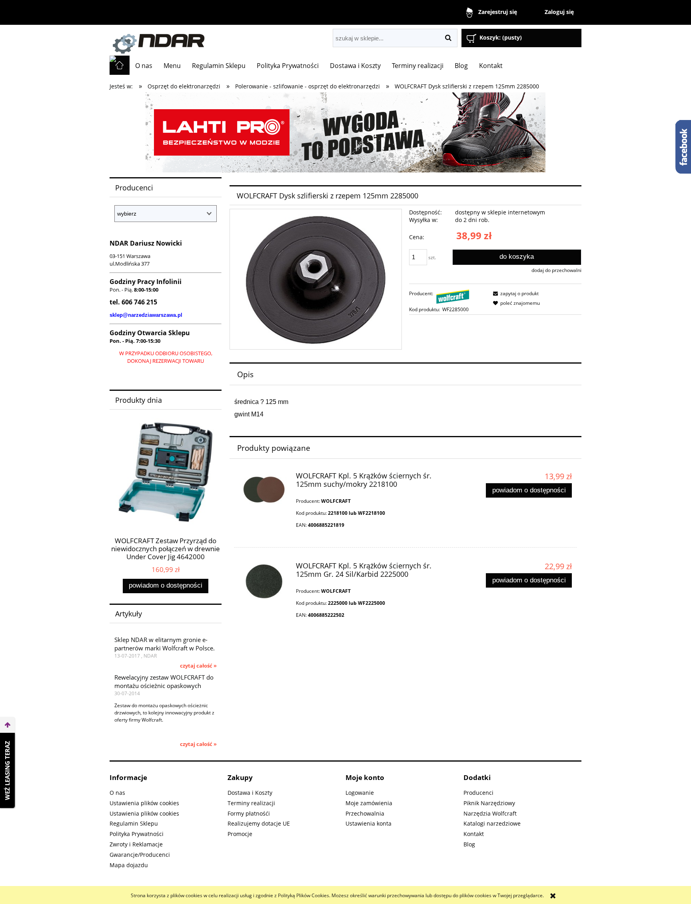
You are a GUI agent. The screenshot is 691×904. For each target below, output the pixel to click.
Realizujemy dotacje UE (259, 823)
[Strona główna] (200, 40)
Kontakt (473, 834)
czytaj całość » (198, 665)
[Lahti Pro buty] (345, 131)
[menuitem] (144, 66)
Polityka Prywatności (137, 834)
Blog (469, 844)
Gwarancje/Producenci (140, 854)
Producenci (478, 792)
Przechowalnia (365, 813)
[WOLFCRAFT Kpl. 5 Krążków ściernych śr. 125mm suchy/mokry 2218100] (264, 489)
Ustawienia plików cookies (144, 803)
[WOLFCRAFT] (452, 296)
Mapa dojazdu (129, 865)
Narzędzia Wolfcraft (490, 813)
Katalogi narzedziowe (492, 823)
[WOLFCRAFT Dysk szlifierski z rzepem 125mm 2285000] (315, 279)
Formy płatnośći (249, 813)
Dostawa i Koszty (250, 792)
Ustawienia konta (368, 823)
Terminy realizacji (251, 803)
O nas (117, 792)
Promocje (240, 834)
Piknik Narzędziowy (489, 803)
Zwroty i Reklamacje (136, 844)
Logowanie (360, 792)
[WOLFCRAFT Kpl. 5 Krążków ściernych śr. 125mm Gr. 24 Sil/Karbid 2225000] (264, 581)
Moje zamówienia (369, 803)
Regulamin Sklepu (134, 823)
